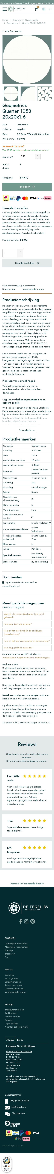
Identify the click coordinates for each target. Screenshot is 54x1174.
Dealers (8, 1020)
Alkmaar (10, 1039)
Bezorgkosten (11, 978)
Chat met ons (18, 1113)
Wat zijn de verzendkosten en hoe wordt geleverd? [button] (24, 615)
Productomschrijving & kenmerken (18, 285)
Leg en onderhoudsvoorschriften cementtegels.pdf (19, 584)
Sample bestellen (25, 263)
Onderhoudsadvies (14, 988)
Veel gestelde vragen (16, 992)
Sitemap (9, 950)
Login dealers (11, 1023)
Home (5, 20)
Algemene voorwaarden (16, 946)
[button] (37, 155)
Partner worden (12, 1016)
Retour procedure (13, 985)
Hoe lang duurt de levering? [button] (18, 623)
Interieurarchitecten (14, 1009)
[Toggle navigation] (4, 9)
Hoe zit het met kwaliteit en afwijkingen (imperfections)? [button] (23, 632)
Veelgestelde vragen (33, 289)
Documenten (8, 289)
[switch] (6, 1169)
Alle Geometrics (12, 31)
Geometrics (12, 23)
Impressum (10, 953)
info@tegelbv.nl (18, 1106)
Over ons (16, 20)
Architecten (10, 1013)
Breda (20, 1039)
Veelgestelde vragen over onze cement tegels (26, 657)
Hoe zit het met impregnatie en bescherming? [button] (27, 640)
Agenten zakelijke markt (16, 1026)
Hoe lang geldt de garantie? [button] (18, 647)
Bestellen (25, 186)
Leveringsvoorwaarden (16, 943)
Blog (7, 957)
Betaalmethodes (13, 981)
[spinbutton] (28, 156)
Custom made (31, 20)
